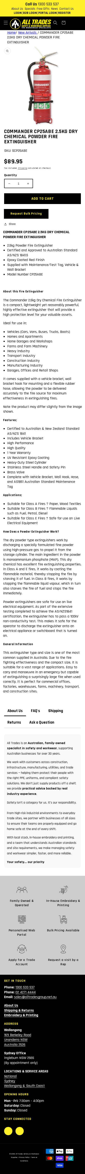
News (54, 9)
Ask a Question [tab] (41, 722)
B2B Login (30, 13)
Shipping (22, 168)
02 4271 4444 (25, 992)
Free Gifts (43, 9)
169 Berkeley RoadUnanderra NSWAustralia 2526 (17, 1040)
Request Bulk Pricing (26, 214)
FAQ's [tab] (35, 710)
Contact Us (66, 9)
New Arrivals (28, 32)
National (10, 1076)
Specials (30, 9)
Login (18, 13)
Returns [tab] (14, 722)
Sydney (9, 1081)
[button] (6, 23)
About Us (17, 9)
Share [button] (12, 224)
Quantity (10, 175)
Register (64, 13)
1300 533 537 (48, 4)
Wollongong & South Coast (24, 1085)
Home (11, 32)
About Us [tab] (15, 710)
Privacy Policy (24, 1157)
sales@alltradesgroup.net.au (35, 997)
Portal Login (47, 13)
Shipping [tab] (55, 710)
